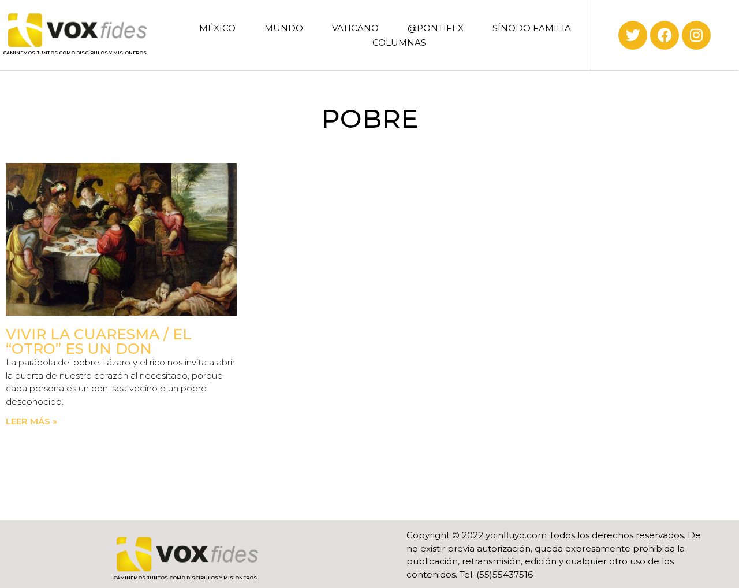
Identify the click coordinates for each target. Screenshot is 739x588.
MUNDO (283, 28)
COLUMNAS (399, 42)
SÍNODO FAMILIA (531, 28)
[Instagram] (696, 35)
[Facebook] (664, 35)
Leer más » (31, 421)
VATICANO (355, 28)
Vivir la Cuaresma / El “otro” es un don (99, 341)
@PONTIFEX (436, 28)
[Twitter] (632, 35)
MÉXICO (217, 28)
